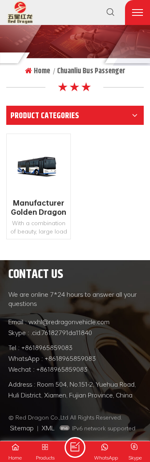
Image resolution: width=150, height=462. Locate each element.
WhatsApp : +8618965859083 (52, 358)
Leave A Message (75, 447)
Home (42, 71)
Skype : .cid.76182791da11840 (50, 333)
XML (48, 428)
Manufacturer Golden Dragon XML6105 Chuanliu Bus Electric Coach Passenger (38, 208)
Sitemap (22, 428)
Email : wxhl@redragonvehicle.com (59, 322)
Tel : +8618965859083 (40, 348)
